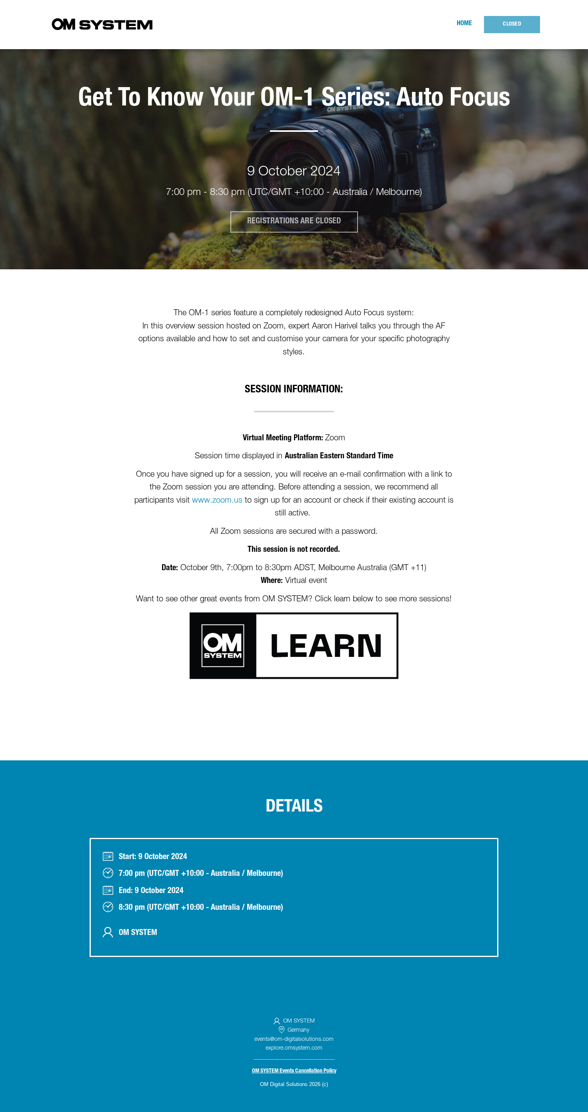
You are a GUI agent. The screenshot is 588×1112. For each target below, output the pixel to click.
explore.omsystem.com (294, 1048)
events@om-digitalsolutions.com (294, 1039)
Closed (512, 24)
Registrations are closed (294, 222)
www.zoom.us (217, 501)
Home (464, 24)
